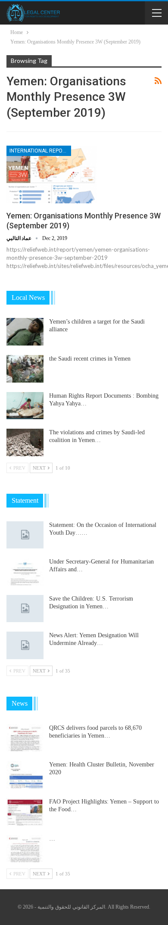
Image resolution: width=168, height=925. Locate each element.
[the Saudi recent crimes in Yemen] (25, 369)
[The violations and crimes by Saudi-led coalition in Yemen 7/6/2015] (25, 442)
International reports (40, 151)
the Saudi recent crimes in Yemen (90, 358)
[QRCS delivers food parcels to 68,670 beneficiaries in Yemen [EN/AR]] (25, 738)
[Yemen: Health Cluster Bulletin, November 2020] (25, 774)
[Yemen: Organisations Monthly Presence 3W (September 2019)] (51, 174)
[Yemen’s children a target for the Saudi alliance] (25, 332)
